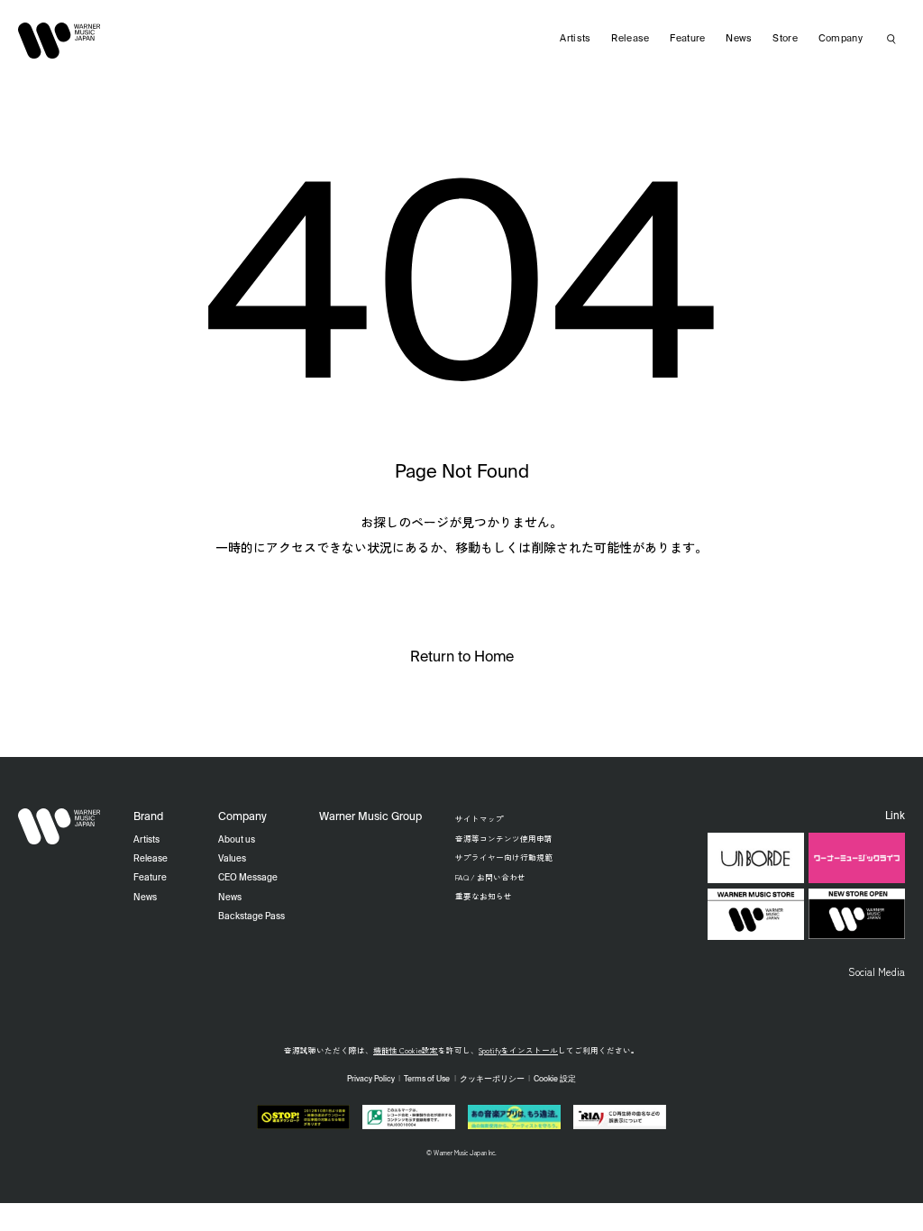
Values (232, 858)
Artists (575, 38)
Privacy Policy (371, 1079)
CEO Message (248, 877)
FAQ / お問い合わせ (490, 876)
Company (840, 38)
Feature (687, 38)
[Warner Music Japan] (59, 826)
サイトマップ (479, 818)
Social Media (876, 971)
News (739, 38)
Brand (148, 817)
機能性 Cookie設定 (405, 1049)
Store (785, 38)
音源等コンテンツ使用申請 (504, 838)
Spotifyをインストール (518, 1049)
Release (630, 38)
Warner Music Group (370, 817)
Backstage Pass (251, 916)
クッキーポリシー (492, 1079)
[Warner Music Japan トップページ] (59, 41)
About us (236, 839)
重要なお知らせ (483, 895)
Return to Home (462, 658)
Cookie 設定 (555, 1079)
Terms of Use (427, 1079)
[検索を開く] (891, 38)
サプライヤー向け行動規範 (504, 857)
